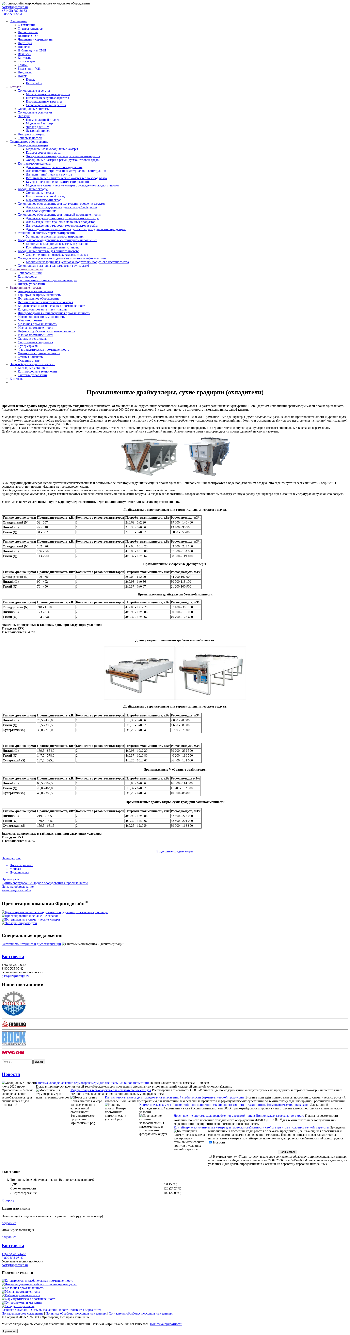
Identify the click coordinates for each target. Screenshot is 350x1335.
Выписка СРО (28, 35)
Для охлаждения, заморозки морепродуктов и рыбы (62, 225)
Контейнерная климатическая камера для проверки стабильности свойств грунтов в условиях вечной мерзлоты (251, 1127)
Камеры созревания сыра (43, 152)
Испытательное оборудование (38, 298)
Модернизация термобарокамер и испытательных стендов (110, 1090)
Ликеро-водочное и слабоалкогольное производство (41, 1284)
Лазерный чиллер (38, 130)
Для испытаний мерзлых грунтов (49, 174)
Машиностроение (30, 320)
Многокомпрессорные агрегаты (48, 94)
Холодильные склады (33, 189)
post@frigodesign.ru (15, 7)
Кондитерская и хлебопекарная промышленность (52, 305)
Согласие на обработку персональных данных (141, 1313)
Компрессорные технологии (37, 371)
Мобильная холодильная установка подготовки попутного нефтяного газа (77, 262)
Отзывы (36, 1309)
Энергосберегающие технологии (32, 364)
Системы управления (32, 375)
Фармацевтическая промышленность (43, 349)
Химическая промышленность (39, 353)
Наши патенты (28, 32)
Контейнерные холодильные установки (53, 247)
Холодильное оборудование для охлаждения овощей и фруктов (62, 203)
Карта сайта (34, 83)
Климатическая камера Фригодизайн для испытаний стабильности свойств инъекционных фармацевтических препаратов (224, 1104)
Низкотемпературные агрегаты (47, 98)
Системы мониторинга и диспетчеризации (47, 280)
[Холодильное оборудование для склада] (30, 915)
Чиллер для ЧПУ (37, 127)
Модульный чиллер (39, 123)
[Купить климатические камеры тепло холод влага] (31, 919)
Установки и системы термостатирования (46, 232)
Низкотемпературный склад (45, 196)
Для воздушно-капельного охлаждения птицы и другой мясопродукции (76, 229)
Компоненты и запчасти (26, 269)
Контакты (24, 57)
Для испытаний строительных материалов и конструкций (66, 170)
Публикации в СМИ (32, 50)
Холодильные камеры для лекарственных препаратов (63, 156)
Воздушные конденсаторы (175, 851)
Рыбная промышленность (35, 335)
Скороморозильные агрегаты (46, 105)
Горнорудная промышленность (39, 295)
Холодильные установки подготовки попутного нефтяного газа (62, 258)
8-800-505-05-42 (12, 14)
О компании (18, 21)
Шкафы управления (31, 284)
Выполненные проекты (26, 287)
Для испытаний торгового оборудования (54, 167)
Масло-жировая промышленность (41, 316)
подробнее (9, 1223)
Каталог (15, 87)
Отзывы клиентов (30, 28)
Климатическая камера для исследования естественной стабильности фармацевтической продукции (174, 1097)
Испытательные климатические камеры (45, 302)
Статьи (23, 65)
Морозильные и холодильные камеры (52, 149)
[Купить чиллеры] (19, 923)
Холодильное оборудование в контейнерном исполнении (57, 240)
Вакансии (24, 54)
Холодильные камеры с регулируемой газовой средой (63, 160)
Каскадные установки (33, 367)
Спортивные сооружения (35, 342)
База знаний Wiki (29, 68)
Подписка (25, 72)
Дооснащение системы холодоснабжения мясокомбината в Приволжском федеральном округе (239, 1115)
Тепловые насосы (30, 138)
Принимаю (9, 1331)
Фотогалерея (26, 61)
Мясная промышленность (35, 327)
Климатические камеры (34, 163)
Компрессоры (27, 276)
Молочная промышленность (37, 324)
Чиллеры (24, 116)
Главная (7, 1309)
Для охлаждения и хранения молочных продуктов (60, 222)
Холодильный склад (40, 192)
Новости (24, 46)
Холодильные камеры (33, 145)
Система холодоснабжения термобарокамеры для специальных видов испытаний (92, 1082)
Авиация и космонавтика (35, 291)
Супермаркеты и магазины (23, 1302)
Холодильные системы (33, 108)
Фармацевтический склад (43, 200)
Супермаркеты (28, 346)
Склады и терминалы (32, 338)
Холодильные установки (35, 112)
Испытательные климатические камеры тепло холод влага (66, 178)
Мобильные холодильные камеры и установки (58, 243)
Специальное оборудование (29, 141)
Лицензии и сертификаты (35, 39)
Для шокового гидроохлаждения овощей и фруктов (61, 207)
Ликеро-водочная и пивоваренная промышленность (54, 313)
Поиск (22, 76)
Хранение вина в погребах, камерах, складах (57, 254)
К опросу (8, 1200)
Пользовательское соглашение (22, 1313)
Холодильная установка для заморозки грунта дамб (53, 265)
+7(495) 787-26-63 (14, 1254)
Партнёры (25, 43)
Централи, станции (31, 134)
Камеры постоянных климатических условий (57, 181)
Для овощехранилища (41, 211)
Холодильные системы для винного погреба (48, 251)
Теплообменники (30, 273)
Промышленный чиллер (43, 119)
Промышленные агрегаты (44, 101)
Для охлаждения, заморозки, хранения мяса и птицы (62, 218)
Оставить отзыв (29, 360)
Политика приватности (166, 1324)
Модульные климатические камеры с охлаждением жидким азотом (72, 185)
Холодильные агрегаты (34, 90)
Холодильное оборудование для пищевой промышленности (59, 214)
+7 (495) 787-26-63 (14, 10)
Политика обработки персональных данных (76, 1313)
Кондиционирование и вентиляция (42, 309)
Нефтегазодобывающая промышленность (46, 331)
